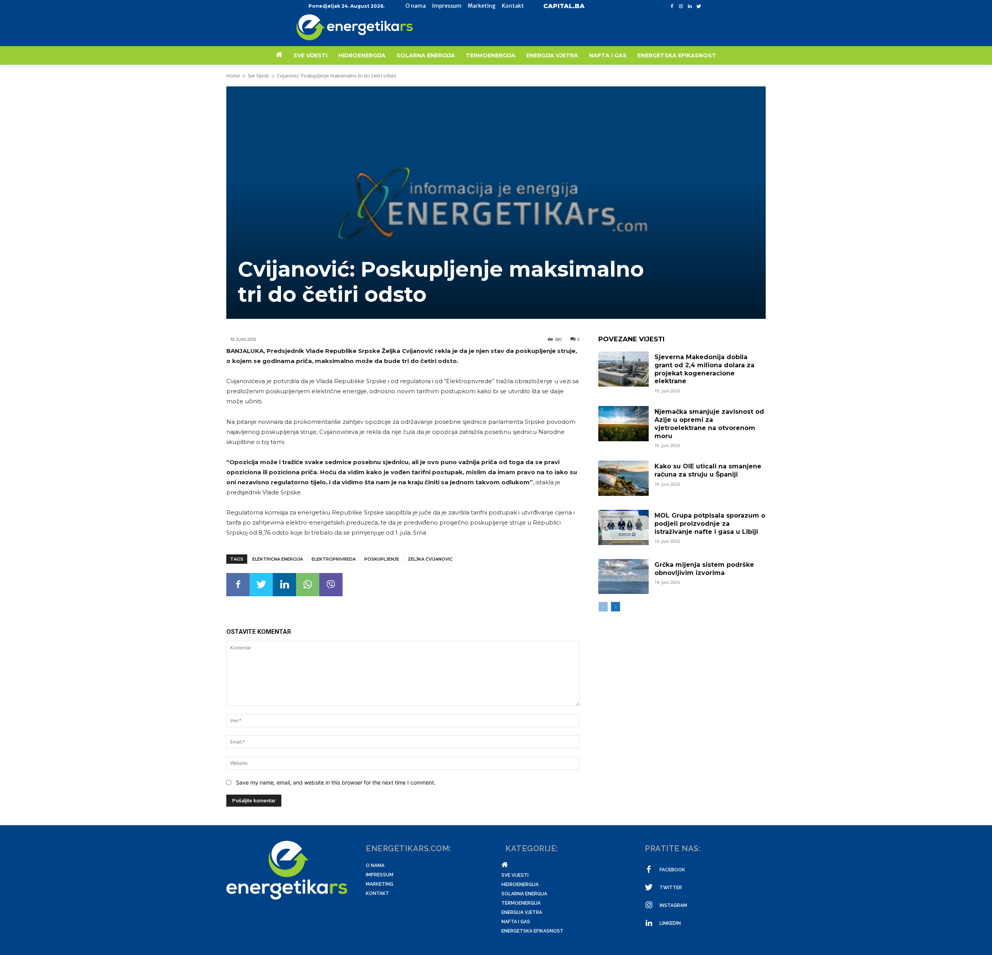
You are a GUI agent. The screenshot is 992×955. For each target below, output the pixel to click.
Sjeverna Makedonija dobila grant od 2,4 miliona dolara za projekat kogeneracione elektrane (704, 369)
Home (233, 75)
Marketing (379, 884)
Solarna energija (524, 893)
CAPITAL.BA (564, 6)
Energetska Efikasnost (532, 931)
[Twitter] (698, 6)
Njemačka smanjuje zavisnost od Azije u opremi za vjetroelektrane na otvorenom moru (709, 423)
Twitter (671, 887)
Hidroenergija (520, 884)
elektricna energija (277, 559)
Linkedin (670, 923)
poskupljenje (381, 559)
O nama (375, 865)
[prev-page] (603, 607)
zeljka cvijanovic (430, 559)
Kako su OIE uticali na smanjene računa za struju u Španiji (707, 470)
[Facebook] (672, 6)
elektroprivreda (334, 559)
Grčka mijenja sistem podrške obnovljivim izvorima (704, 568)
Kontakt (377, 893)
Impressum (379, 875)
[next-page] (615, 607)
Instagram (673, 905)
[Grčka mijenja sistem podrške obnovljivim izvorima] (623, 576)
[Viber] (331, 584)
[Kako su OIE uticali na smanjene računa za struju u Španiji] (623, 478)
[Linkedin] (689, 6)
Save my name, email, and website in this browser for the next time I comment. (336, 782)
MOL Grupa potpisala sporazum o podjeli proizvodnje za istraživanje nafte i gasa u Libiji (709, 523)
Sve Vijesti (258, 75)
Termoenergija (521, 903)
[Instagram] (681, 6)
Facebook (672, 869)
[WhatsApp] (307, 584)
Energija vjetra (521, 912)
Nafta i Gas (515, 921)
